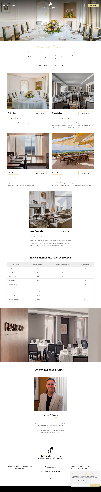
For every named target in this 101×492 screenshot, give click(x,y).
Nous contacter (41, 113)
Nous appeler (42, 65)
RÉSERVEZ (93, 5)
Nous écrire (59, 65)
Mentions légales (38, 489)
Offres (84, 5)
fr (13, 5)
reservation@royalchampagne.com (20, 471)
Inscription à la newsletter (50, 471)
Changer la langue (64, 489)
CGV (30, 489)
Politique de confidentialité (50, 489)
